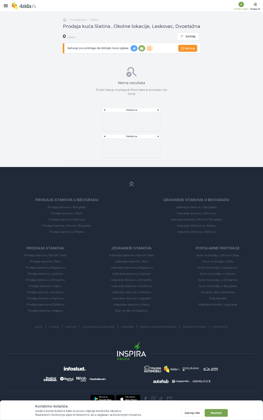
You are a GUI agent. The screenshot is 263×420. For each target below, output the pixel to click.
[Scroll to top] (131, 184)
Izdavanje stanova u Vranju (131, 304)
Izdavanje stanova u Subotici (131, 274)
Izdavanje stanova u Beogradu (196, 207)
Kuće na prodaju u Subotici (218, 274)
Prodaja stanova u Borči (67, 213)
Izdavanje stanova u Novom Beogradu (196, 219)
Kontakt (71, 326)
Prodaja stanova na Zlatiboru (45, 304)
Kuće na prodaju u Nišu (217, 261)
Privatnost (220, 326)
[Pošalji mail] (169, 399)
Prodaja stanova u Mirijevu (67, 232)
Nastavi (216, 413)
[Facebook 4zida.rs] (145, 399)
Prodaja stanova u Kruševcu (45, 292)
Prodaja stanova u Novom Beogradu (66, 225)
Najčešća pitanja (194, 326)
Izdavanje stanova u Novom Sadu (131, 255)
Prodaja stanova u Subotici (45, 274)
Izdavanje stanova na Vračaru (196, 225)
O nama (54, 326)
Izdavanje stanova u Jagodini (131, 298)
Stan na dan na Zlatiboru (131, 310)
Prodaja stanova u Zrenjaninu (45, 280)
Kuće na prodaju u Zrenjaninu (217, 280)
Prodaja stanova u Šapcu (45, 286)
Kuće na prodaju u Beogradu (218, 286)
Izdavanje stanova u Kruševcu (131, 286)
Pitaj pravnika (218, 298)
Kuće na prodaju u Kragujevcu (218, 267)
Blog (39, 326)
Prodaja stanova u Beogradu (67, 207)
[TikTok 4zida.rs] (161, 399)
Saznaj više (192, 413)
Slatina (94, 19)
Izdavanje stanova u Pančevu (131, 292)
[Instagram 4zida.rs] (153, 399)
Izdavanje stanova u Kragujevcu (131, 267)
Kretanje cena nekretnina (218, 292)
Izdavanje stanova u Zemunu (196, 213)
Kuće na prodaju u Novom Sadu (217, 255)
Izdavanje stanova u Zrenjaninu (131, 280)
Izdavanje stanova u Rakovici (196, 232)
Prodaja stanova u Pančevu (45, 298)
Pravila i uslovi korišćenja (158, 326)
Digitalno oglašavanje (99, 326)
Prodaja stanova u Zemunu (67, 219)
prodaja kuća (78, 19)
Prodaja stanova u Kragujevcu (45, 267)
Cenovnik (127, 326)
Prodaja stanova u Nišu (45, 261)
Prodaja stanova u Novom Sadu (45, 255)
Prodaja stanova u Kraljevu (45, 310)
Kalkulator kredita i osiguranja (217, 304)
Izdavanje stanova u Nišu (131, 261)
